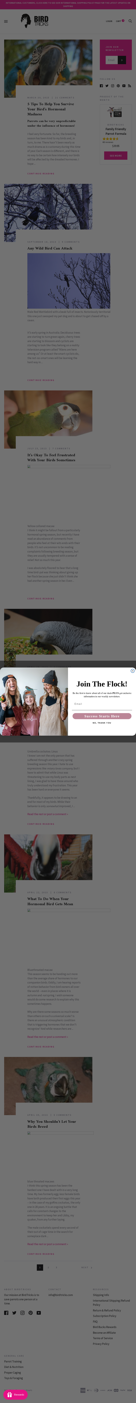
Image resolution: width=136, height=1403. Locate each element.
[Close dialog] (133, 671)
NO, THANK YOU (102, 723)
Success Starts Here (101, 716)
